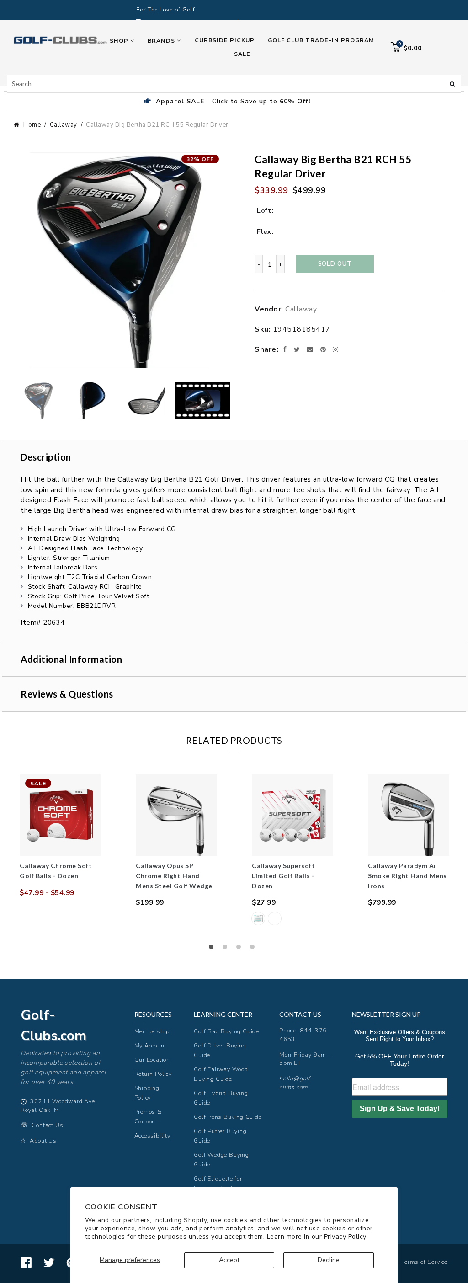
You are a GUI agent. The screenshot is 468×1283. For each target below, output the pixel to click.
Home (32, 125)
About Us (43, 1140)
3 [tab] (240, 949)
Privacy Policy (345, 1236)
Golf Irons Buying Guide (227, 1117)
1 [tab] (213, 949)
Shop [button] (120, 40)
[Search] (452, 83)
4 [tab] (254, 949)
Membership (152, 1031)
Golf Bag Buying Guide (226, 1031)
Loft (264, 210)
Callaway (63, 125)
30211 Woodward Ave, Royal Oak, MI (59, 1105)
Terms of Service (424, 1262)
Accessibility (152, 1135)
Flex (264, 231)
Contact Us (47, 1125)
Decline (329, 1260)
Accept (229, 1260)
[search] (234, 84)
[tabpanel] (60, 836)
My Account (150, 1045)
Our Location (152, 1059)
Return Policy (153, 1074)
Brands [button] (162, 40)
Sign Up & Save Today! (400, 1108)
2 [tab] (227, 949)
